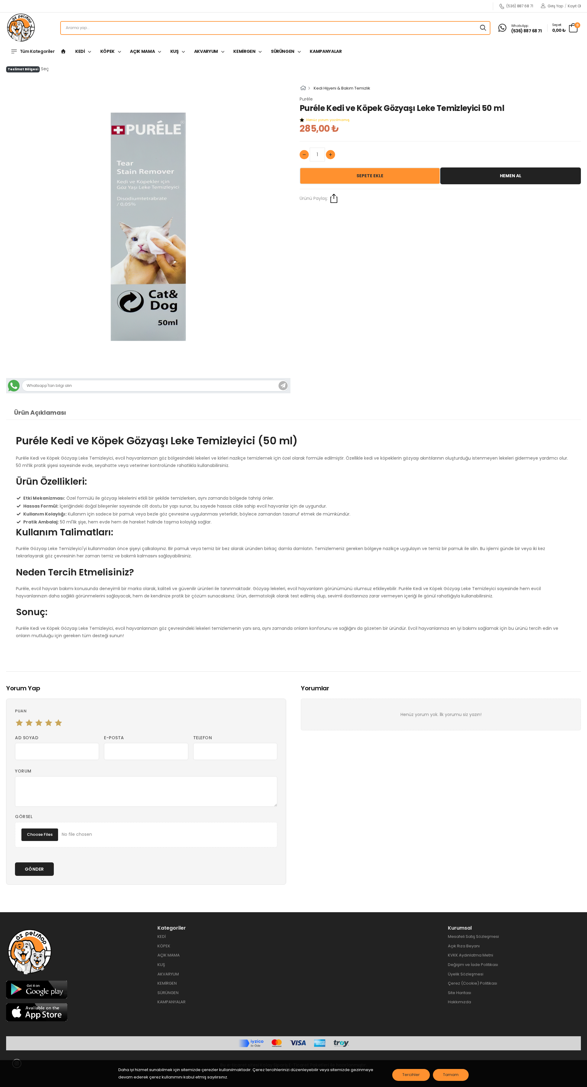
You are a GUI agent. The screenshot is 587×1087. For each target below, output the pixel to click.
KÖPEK (108, 51)
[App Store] (36, 1012)
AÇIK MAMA (143, 51)
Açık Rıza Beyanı (464, 946)
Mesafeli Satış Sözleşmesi (473, 936)
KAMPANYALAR (325, 51)
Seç (45, 69)
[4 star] (48, 722)
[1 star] (19, 722)
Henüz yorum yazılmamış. (328, 119)
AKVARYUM (206, 51)
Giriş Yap (555, 6)
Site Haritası (459, 993)
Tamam (451, 1075)
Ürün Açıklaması (40, 412)
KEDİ (80, 51)
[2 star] (29, 722)
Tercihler (411, 1075)
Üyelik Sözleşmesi (465, 974)
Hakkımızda (459, 1002)
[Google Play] (36, 989)
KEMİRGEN (244, 51)
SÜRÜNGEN (283, 51)
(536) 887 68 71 (519, 6)
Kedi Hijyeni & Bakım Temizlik (342, 88)
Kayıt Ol (574, 6)
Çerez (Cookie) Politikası (472, 983)
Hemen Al (510, 176)
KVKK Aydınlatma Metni (470, 955)
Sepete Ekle (369, 176)
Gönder (34, 869)
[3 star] (39, 722)
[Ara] (483, 28)
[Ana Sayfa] (63, 51)
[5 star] (58, 722)
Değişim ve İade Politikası (473, 965)
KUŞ (175, 51)
